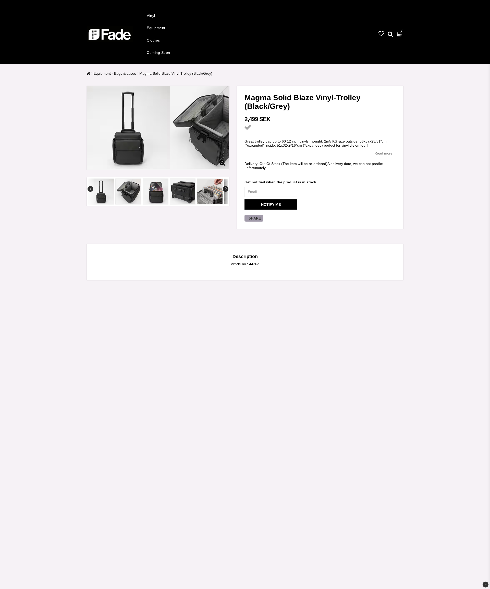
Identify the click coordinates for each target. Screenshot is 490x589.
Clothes (153, 40)
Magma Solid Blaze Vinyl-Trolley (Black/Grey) (175, 73)
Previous (90, 189)
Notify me (271, 204)
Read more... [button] (385, 153)
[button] (381, 34)
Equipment (156, 28)
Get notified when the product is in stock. (280, 182)
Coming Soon (158, 52)
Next (225, 189)
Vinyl (151, 16)
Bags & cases (125, 73)
